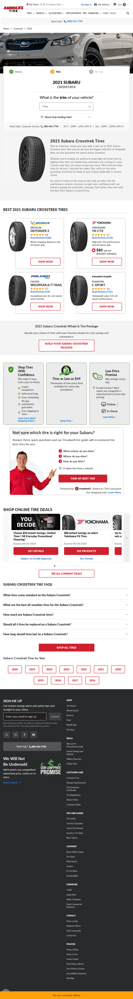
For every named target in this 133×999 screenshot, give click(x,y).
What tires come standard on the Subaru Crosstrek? (36, 595)
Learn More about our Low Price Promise (110, 365)
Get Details (36, 551)
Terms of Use (72, 954)
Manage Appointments (76, 782)
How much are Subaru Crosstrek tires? (28, 614)
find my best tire (83, 478)
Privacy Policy (72, 949)
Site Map (70, 978)
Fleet (106, 13)
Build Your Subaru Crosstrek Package (66, 345)
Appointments (73, 13)
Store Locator (72, 921)
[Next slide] (127, 538)
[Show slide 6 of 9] (69, 566)
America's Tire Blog (74, 833)
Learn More (114, 492)
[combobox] (42, 106)
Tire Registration (73, 795)
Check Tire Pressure (74, 828)
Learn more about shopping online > (27, 419)
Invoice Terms (72, 959)
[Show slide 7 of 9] (72, 566)
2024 (49, 669)
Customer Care (72, 777)
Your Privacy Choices (75, 968)
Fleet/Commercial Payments (74, 905)
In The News (71, 871)
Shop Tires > (66, 420)
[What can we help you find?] (128, 13)
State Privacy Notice (75, 964)
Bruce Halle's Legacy (75, 852)
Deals (113, 13)
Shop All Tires (66, 647)
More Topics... (72, 837)
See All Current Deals (66, 573)
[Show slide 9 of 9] (78, 566)
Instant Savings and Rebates (74, 752)
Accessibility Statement (76, 973)
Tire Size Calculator (74, 823)
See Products (86, 551)
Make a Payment (73, 899)
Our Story (70, 856)
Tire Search (71, 705)
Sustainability (72, 875)
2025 (32, 669)
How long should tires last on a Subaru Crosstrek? (35, 634)
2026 (15, 669)
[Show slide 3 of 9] (61, 566)
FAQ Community (73, 930)
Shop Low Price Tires (66, 364)
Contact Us (71, 935)
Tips (85, 13)
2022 (84, 669)
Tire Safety (71, 818)
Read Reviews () (40, 238)
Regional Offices (73, 926)
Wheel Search (72, 710)
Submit (55, 716)
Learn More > (109, 417)
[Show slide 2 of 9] (58, 566)
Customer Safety (73, 804)
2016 (92, 680)
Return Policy (72, 799)
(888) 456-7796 (75, 21)
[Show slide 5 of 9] (66, 566)
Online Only (71, 763)
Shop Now (45, 261)
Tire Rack (70, 729)
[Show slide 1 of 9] (55, 566)
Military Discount (73, 759)
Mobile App (71, 724)
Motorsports (71, 861)
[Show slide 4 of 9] (63, 566)
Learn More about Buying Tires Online (22, 364)
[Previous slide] (6, 538)
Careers (69, 866)
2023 (66, 669)
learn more (10, 782)
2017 (75, 680)
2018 (58, 680)
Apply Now (71, 894)
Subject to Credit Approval (36, 558)
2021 (101, 669)
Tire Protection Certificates (72, 788)
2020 (118, 669)
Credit (69, 889)
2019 (41, 680)
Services (69, 715)
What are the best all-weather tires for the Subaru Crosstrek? (43, 605)
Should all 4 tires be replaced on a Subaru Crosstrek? (37, 624)
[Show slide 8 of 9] (75, 566)
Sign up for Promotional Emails (74, 745)
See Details (86, 558)
